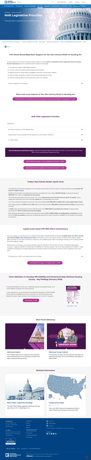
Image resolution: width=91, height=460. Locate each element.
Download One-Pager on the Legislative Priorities (45, 161)
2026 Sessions (24, 448)
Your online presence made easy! (42, 456)
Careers (28, 423)
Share (8, 46)
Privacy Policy (29, 433)
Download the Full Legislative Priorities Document (45, 168)
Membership (19, 6)
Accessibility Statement (31, 435)
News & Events (56, 6)
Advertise (28, 425)
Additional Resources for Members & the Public (31, 430)
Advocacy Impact (13, 352)
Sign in (83, 2)
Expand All (10, 123)
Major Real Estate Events (34, 448)
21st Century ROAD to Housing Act (11, 41)
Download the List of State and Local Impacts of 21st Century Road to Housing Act (45, 99)
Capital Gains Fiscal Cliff (52, 41)
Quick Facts (42, 41)
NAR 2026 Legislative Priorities (29, 41)
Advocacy (40, 6)
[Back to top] (87, 457)
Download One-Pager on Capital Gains (45, 263)
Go (52, 2)
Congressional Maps (56, 403)
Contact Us (51, 421)
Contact (71, 2)
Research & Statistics (30, 6)
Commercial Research (79, 6)
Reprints (28, 427)
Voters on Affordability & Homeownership (71, 41)
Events (18, 448)
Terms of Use (29, 437)
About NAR (64, 6)
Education (47, 6)
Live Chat (51, 425)
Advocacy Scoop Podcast (58, 352)
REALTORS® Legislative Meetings (19, 403)
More (70, 6)
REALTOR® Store (61, 2)
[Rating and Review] (11, 444)
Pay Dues (77, 2)
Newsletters (29, 421)
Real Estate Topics (9, 6)
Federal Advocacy (16, 12)
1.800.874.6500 (52, 423)
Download (31, 300)
